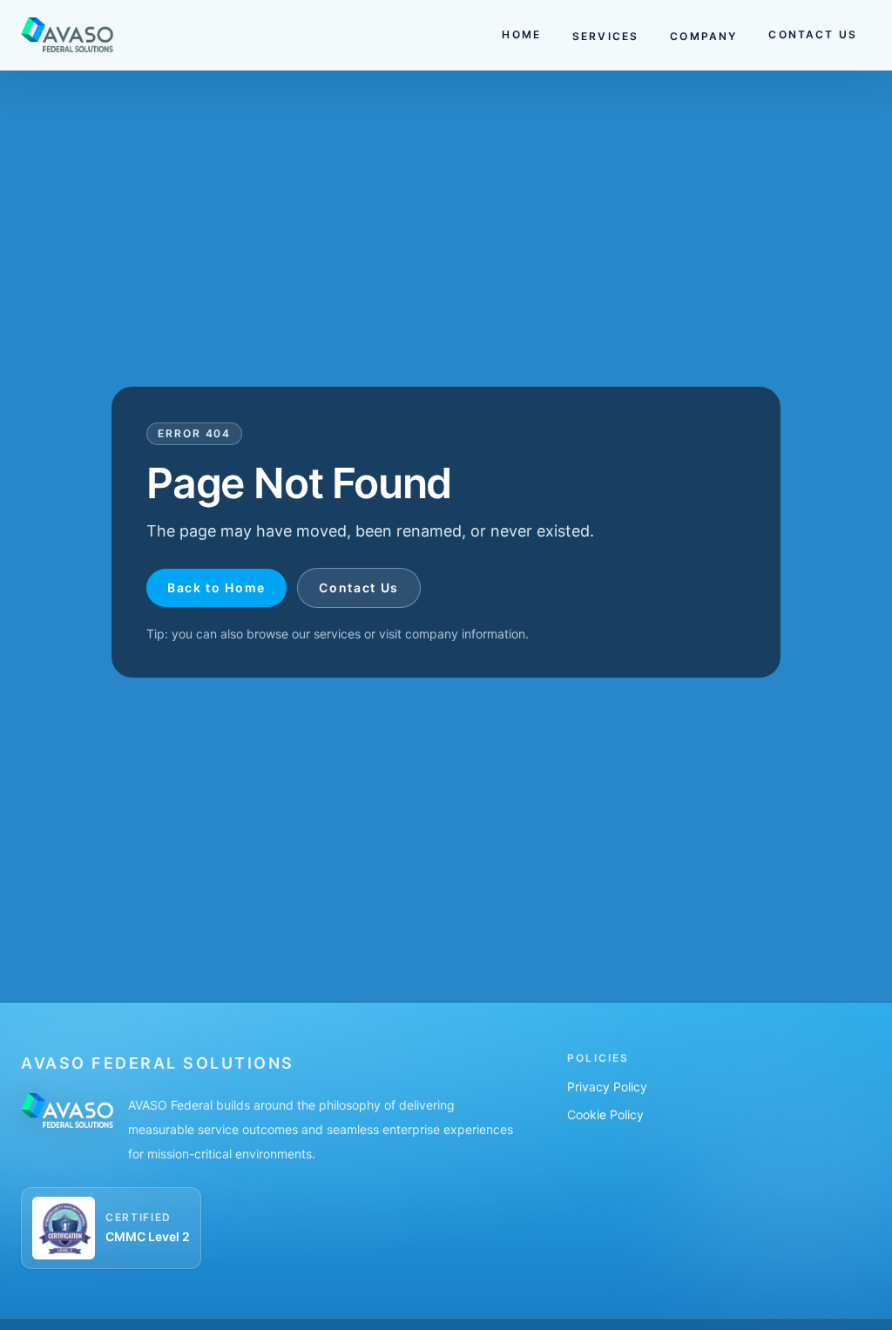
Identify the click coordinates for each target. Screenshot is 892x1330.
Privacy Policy (607, 1086)
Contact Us (359, 587)
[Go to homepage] (67, 34)
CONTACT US (812, 34)
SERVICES (605, 36)
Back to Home (216, 587)
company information (465, 633)
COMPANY (703, 36)
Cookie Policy (605, 1114)
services (337, 633)
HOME (521, 34)
